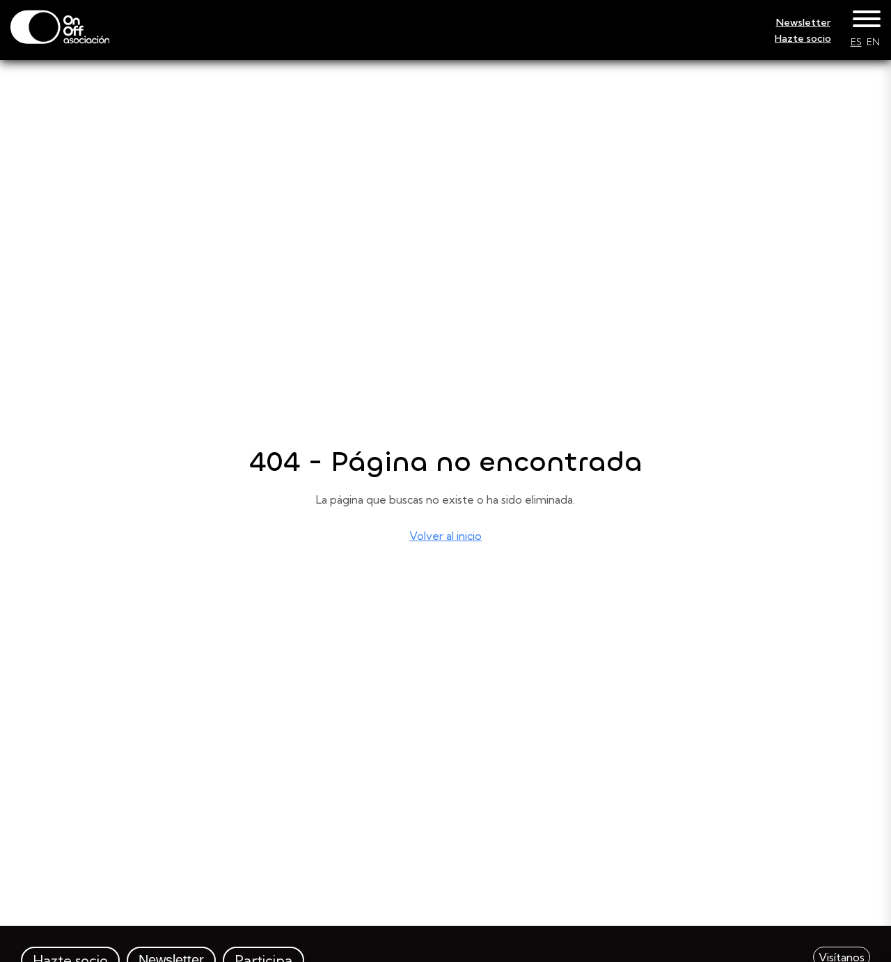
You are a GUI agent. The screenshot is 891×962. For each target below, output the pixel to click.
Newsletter (803, 22)
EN (873, 41)
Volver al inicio (445, 536)
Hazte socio (803, 38)
